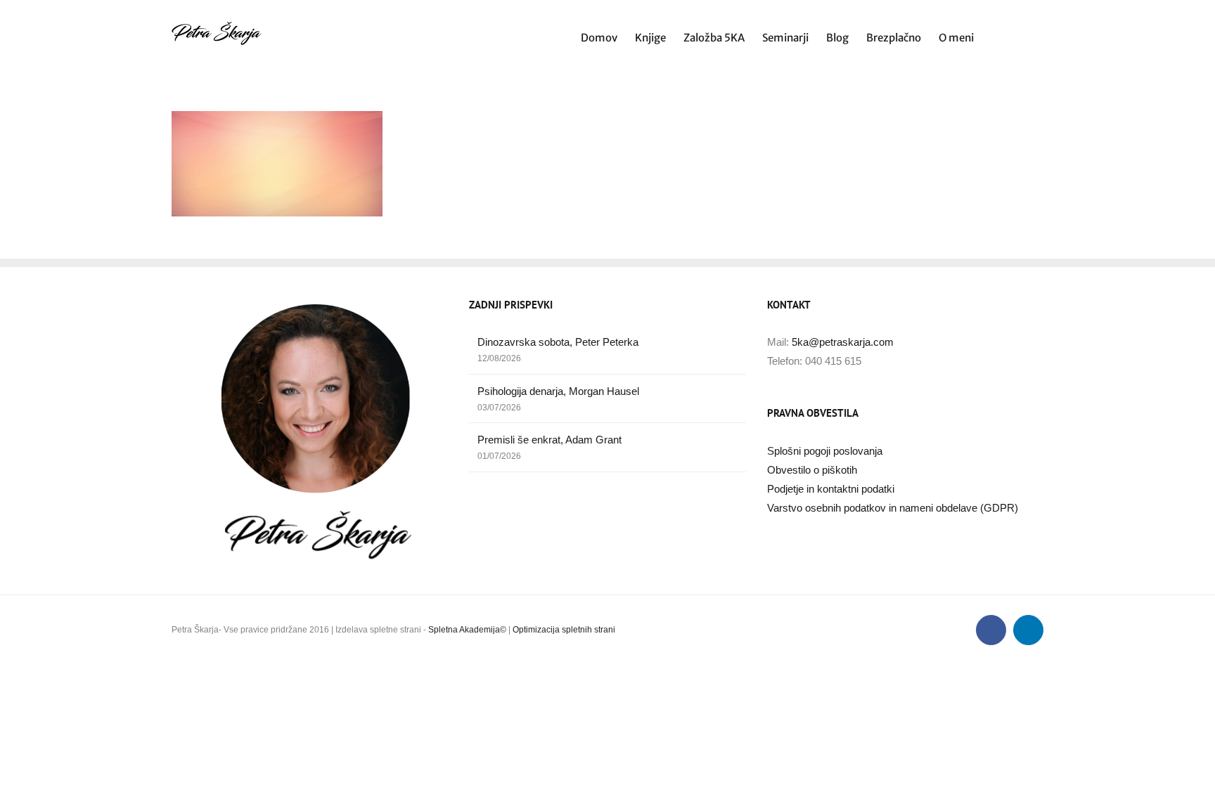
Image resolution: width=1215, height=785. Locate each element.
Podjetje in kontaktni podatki (830, 489)
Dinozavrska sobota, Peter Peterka (557, 342)
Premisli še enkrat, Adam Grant (549, 440)
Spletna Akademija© (467, 630)
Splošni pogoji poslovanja (824, 451)
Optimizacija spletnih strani (564, 630)
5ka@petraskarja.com (843, 342)
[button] (1021, 36)
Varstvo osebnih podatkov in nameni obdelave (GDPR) (892, 508)
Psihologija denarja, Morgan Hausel (558, 391)
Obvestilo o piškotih (812, 470)
